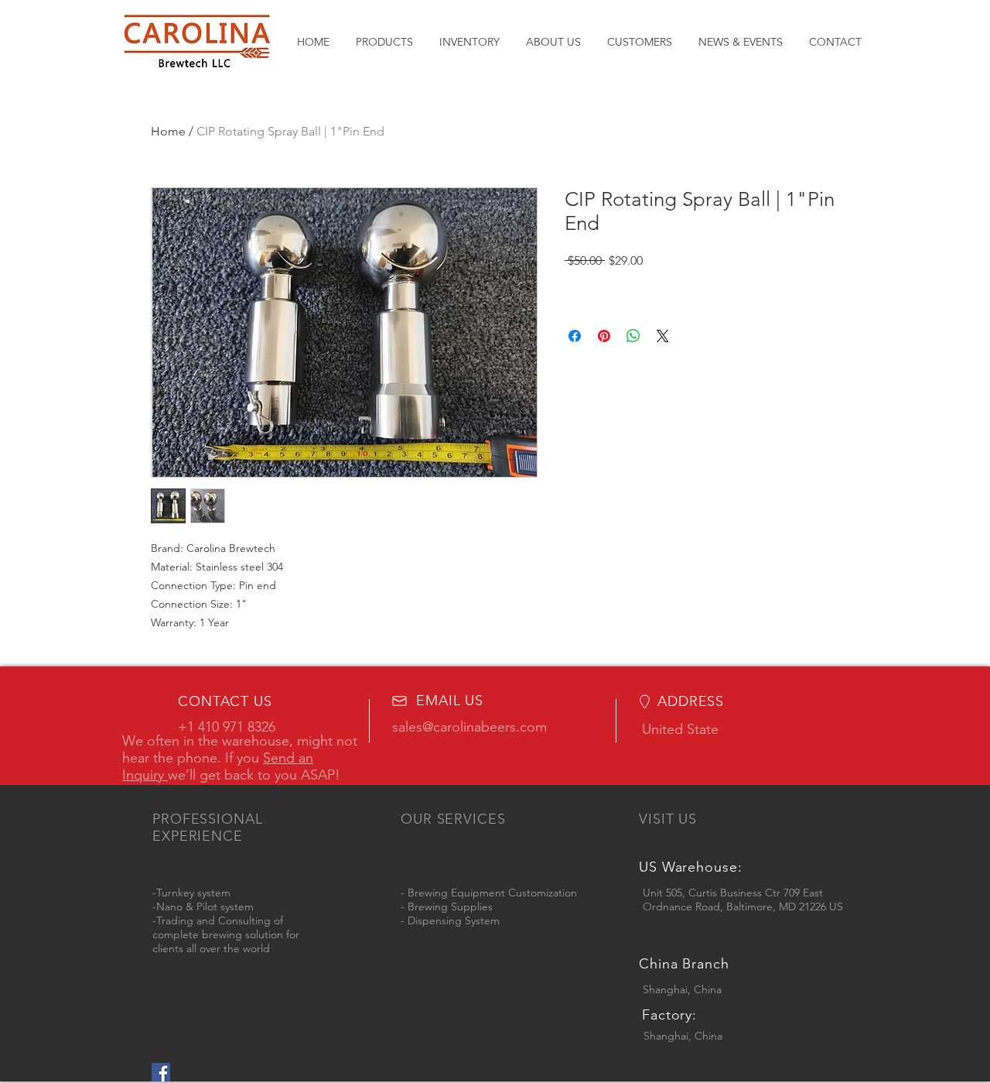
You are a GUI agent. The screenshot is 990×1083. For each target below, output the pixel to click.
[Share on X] (663, 336)
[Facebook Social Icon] (161, 1072)
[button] (384, 42)
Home (168, 131)
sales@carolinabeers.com (469, 726)
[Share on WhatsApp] (633, 336)
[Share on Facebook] (574, 336)
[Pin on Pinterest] (604, 336)
